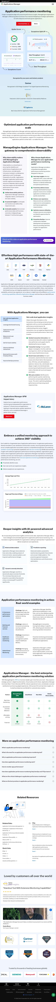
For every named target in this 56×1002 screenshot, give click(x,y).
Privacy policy (47, 989)
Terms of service (22, 989)
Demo (36, 23)
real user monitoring (35, 449)
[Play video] (50, 910)
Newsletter (29, 992)
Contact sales (38, 992)
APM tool (17, 680)
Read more (9, 416)
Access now (27, 89)
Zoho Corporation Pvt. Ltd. (25, 998)
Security (30, 989)
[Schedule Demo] (53, 995)
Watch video (49, 240)
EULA (13, 989)
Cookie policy (10, 992)
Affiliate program (20, 992)
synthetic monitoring (7, 449)
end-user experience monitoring (29, 457)
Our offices (46, 992)
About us (8, 989)
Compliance (38, 989)
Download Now (22, 23)
